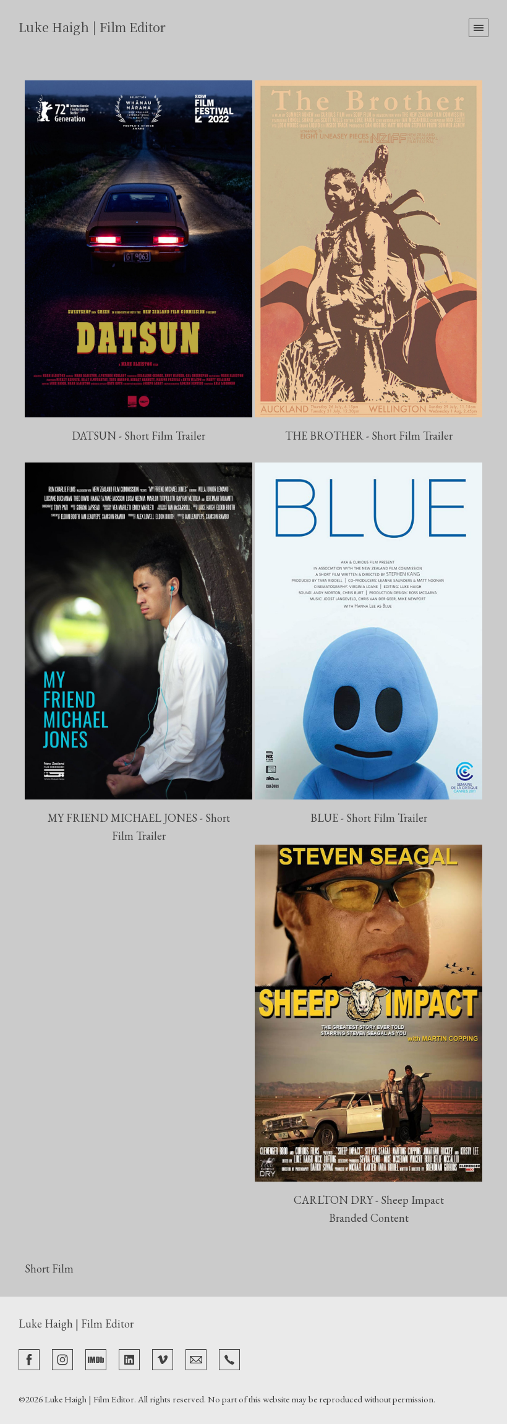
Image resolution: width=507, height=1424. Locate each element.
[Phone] (229, 1358)
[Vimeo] (162, 1358)
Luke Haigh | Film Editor (76, 1323)
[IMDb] (95, 1358)
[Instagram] (62, 1358)
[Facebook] (29, 1358)
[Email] (196, 1358)
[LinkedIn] (129, 1358)
